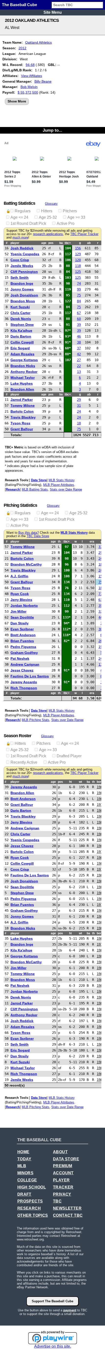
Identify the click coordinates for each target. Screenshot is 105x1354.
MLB (21, 1166)
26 (100, 641)
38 (79, 342)
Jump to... (52, 130)
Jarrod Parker (21, 400)
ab (89, 243)
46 (79, 336)
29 (79, 400)
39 (79, 325)
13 (79, 372)
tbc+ (68, 243)
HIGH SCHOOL (31, 1187)
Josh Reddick (21, 248)
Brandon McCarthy (26, 564)
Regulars (23, 211)
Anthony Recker (23, 372)
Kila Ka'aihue (21, 330)
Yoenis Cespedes (24, 254)
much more (20, 237)
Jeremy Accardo (23, 682)
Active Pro (65, 223)
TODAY (24, 1159)
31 (79, 405)
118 (78, 266)
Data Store (39, 480)
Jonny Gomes (22, 289)
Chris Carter (20, 313)
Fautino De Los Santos (29, 676)
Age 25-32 (48, 217)
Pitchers (70, 211)
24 (79, 411)
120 (78, 260)
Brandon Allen (22, 389)
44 (100, 617)
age (43, 243)
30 (100, 629)
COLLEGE (27, 1180)
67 (79, 313)
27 (79, 360)
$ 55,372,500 (28, 92)
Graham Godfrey (24, 653)
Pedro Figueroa (23, 647)
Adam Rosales (22, 354)
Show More (17, 101)
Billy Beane (43, 81)
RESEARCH (29, 1208)
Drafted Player (69, 756)
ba (61, 243)
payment (69, 1310)
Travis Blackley (23, 417)
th (59, 541)
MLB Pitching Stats (35, 720)
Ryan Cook (19, 594)
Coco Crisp (19, 260)
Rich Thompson (23, 688)
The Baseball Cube (19, 5)
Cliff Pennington (24, 272)
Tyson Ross (20, 423)
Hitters (46, 211)
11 (100, 664)
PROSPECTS (30, 1201)
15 (100, 576)
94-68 (30, 65)
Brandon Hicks (22, 366)
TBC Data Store (38, 536)
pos (50, 243)
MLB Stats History (62, 480)
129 (78, 254)
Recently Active (23, 762)
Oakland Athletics (38, 42)
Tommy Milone (22, 405)
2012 (22, 48)
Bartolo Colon (22, 411)
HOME (23, 1152)
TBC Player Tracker (84, 234)
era (92, 541)
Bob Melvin (29, 87)
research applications (48, 234)
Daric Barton (20, 336)
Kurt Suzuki (20, 307)
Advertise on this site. (52, 1346)
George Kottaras (24, 360)
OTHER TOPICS (32, 1215)
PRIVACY (62, 1194)
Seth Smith (19, 277)
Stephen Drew (22, 325)
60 (79, 319)
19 (100, 647)
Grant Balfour (21, 429)
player (14, 243)
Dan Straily (19, 623)
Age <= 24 (19, 217)
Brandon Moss (22, 301)
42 (79, 354)
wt (80, 782)
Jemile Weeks (21, 266)
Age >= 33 (76, 217)
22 (79, 366)
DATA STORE (66, 1159)
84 (79, 301)
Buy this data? (28, 532)
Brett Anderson (23, 635)
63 (100, 600)
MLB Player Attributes (58, 485)
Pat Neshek (19, 658)
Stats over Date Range (66, 489)
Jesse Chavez (21, 670)
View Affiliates (31, 76)
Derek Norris (20, 319)
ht (70, 782)
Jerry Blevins (21, 600)
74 (79, 283)
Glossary (51, 203)
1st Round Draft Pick (28, 223)
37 (79, 348)
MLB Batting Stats (35, 489)
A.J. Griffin (19, 576)
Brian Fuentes (22, 641)
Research (13, 489)
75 (79, 295)
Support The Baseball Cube (52, 1301)
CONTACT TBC (68, 1215)
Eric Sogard (20, 348)
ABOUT (60, 1152)
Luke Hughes (21, 383)
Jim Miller (18, 611)
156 (78, 248)
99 (79, 289)
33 (100, 611)
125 (78, 272)
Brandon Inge (21, 283)
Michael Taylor (22, 378)
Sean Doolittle (22, 617)
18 (79, 423)
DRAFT (24, 1194)
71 (100, 594)
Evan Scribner (22, 629)
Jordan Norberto (24, 605)
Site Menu (52, 12)
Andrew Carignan (24, 664)
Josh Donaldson (24, 295)
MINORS (25, 1173)
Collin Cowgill (22, 342)
